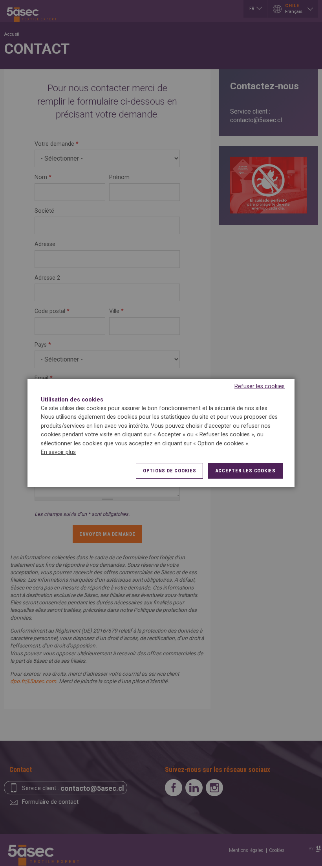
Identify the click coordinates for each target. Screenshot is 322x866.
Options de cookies (169, 471)
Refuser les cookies (259, 386)
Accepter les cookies (245, 471)
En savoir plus (58, 452)
